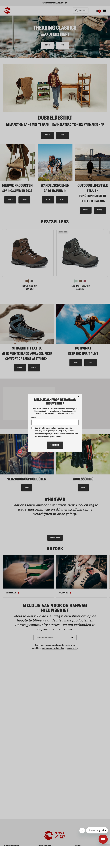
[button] (78, 396)
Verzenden (55, 445)
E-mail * (34, 417)
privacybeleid (53, 431)
